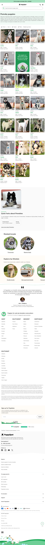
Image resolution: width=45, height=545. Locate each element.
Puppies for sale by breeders (11, 430)
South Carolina (4, 373)
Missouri (25, 336)
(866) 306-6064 (6, 443)
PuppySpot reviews (5, 489)
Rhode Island (37, 345)
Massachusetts (37, 333)
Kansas (24, 328)
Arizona (13, 321)
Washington (3, 338)
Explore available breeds (6, 464)
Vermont (36, 348)
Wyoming (3, 340)
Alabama (3, 353)
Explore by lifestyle (5, 467)
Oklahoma (14, 326)
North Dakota (26, 340)
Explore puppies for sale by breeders (8, 462)
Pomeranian (11, 252)
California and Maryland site (6, 525)
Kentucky (3, 363)
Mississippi (3, 368)
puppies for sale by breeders (25, 315)
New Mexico (15, 324)
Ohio (24, 343)
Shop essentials (4, 469)
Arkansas (3, 356)
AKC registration (4, 479)
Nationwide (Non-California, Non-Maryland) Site (10, 528)
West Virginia (4, 380)
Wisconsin (25, 348)
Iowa (24, 326)
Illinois (24, 321)
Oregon (2, 333)
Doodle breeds (10, 280)
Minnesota (25, 333)
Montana (3, 328)
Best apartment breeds (27, 280)
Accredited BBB (4, 523)
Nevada (3, 331)
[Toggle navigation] (2, 4)
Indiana (24, 324)
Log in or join (3, 476)
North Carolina (4, 370)
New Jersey (36, 338)
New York (36, 340)
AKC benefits (3, 481)
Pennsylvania (37, 343)
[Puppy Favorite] (13, 31)
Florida (2, 358)
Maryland (36, 331)
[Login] (43, 5)
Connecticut (36, 321)
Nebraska (25, 338)
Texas (13, 328)
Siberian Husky (27, 252)
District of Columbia (38, 326)
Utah (2, 336)
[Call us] (40, 5)
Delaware (36, 324)
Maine (35, 328)
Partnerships (3, 486)
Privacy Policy (4, 518)
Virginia (2, 377)
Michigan (25, 331)
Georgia (3, 361)
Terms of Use (3, 515)
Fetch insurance (4, 484)
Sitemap (2, 520)
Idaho (2, 326)
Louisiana (3, 365)
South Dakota (26, 345)
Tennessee (3, 375)
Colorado (3, 324)
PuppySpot (3, 430)
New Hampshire (37, 336)
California (3, 321)
